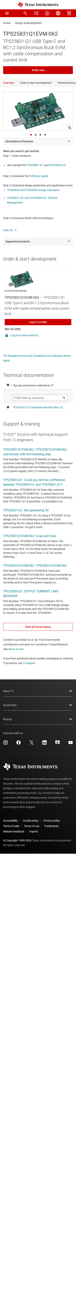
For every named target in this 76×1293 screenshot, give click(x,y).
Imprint (33, 831)
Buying (7, 719)
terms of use (15, 649)
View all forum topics (38, 626)
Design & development (28, 23)
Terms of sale (11, 826)
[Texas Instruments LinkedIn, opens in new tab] (44, 743)
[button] (7, 13)
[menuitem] (25, 13)
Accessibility (10, 820)
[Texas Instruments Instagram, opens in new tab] (5, 743)
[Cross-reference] (36, 13)
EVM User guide (39, 176)
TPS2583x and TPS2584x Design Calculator (33, 190)
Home (6, 23)
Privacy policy (51, 820)
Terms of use (31, 826)
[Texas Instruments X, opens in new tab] (31, 743)
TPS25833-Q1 (57, 165)
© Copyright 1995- (17, 840)
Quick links (10, 705)
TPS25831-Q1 (35, 165)
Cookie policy (31, 820)
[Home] (38, 4)
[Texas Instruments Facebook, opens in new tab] (18, 743)
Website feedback (13, 831)
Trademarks (51, 826)
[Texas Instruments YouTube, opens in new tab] (70, 743)
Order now (38, 70)
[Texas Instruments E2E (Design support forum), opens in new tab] (57, 743)
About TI (8, 691)
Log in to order (38, 322)
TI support (29, 663)
